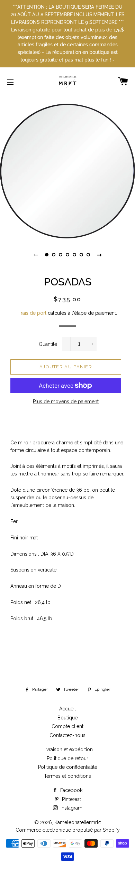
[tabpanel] (67, 171)
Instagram (70, 808)
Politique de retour (67, 758)
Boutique (67, 717)
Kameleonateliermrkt (77, 822)
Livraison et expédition (68, 749)
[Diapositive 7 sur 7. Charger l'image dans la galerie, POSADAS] (88, 254)
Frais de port (32, 313)
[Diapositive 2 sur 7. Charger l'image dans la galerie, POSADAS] (53, 254)
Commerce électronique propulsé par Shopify (68, 830)
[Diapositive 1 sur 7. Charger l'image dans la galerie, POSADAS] (46, 254)
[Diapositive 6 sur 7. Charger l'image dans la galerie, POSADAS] (81, 254)
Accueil (67, 708)
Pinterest (71, 799)
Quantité (48, 344)
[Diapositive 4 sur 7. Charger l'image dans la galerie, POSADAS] (67, 254)
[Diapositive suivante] (99, 254)
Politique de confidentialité (67, 767)
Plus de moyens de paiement (66, 401)
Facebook (70, 790)
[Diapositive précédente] (35, 254)
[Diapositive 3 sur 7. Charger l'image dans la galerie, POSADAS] (60, 254)
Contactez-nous (68, 735)
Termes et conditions (67, 776)
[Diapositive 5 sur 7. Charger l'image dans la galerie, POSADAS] (74, 254)
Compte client (67, 726)
